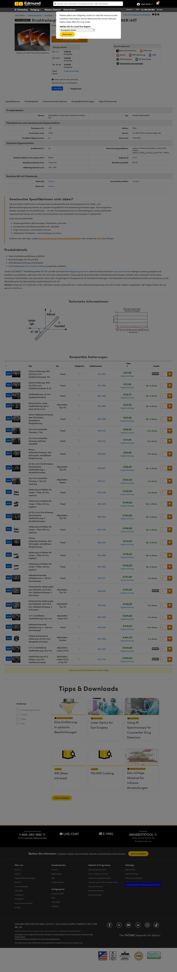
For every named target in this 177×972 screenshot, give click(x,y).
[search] (88, 3)
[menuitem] (24, 9)
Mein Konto (145, 4)
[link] (159, 2)
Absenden (67, 34)
